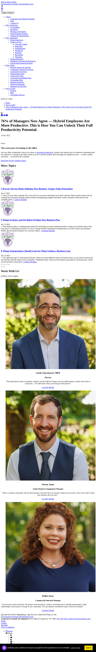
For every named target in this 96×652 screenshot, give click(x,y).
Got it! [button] (88, 648)
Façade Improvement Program (21, 63)
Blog (12, 93)
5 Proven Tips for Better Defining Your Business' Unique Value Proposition (37, 189)
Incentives (14, 29)
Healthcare (19, 51)
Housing (18, 53)
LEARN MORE (48, 388)
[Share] (4, 264)
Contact (4, 623)
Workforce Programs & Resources (23, 61)
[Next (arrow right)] (4, 266)
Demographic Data (17, 74)
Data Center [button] (10, 65)
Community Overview (18, 72)
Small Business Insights (19, 34)
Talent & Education (17, 84)
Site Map (4, 625)
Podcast (13, 91)
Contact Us (14, 23)
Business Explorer (17, 82)
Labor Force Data (16, 76)
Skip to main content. (9, 2)
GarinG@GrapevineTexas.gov (79, 619)
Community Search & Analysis (21, 70)
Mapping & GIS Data (18, 86)
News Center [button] (10, 89)
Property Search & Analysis (20, 67)
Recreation (19, 55)
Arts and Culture (21, 44)
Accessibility (15, 27)
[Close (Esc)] (2, 264)
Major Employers (16, 40)
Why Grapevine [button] (11, 25)
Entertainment (20, 48)
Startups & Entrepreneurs (19, 36)
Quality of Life (15, 42)
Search (10, 631)
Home (3, 621)
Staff (12, 21)
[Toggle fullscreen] (6, 264)
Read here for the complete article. (14, 161)
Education (18, 46)
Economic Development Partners (22, 19)
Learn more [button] (75, 648)
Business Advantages (18, 32)
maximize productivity (45, 152)
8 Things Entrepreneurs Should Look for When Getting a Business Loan (36, 251)
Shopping (18, 57)
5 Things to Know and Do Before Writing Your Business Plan (30, 220)
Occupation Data (16, 80)
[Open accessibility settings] (4, 647)
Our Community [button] (12, 38)
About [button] (8, 17)
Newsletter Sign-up (17, 95)
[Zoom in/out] (9, 264)
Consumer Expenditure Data (20, 78)
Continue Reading (20, 200)
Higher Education (16, 59)
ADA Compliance (7, 627)
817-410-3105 (62, 619)
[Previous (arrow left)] (2, 266)
